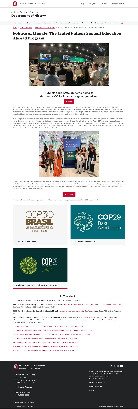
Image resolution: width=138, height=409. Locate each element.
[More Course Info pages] (53, 23)
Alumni (84, 23)
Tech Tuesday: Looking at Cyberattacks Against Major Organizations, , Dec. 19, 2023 (45, 342)
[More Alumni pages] (88, 23)
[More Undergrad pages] (33, 23)
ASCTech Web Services (117, 406)
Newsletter (95, 23)
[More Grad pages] (41, 23)
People (75, 23)
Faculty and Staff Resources (24, 402)
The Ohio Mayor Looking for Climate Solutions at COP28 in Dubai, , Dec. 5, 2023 (45, 346)
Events (68, 23)
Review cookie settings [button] (97, 382)
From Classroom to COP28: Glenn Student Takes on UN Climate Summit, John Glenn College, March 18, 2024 (52, 330)
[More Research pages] (21, 23)
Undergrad (28, 23)
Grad (38, 23)
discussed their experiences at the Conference (76, 311)
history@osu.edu (26, 387)
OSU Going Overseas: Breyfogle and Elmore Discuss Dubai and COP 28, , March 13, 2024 (51, 334)
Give (111, 23)
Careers (59, 23)
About (103, 23)
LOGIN (91, 390)
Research (17, 23)
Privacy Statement (95, 386)
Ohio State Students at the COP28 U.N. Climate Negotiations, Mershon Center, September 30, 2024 (48, 326)
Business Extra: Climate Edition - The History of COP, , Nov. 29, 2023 (44, 350)
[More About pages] (106, 23)
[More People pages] (79, 23)
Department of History (24, 374)
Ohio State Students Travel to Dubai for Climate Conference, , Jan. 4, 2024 (45, 338)
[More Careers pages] (62, 23)
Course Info (48, 23)
